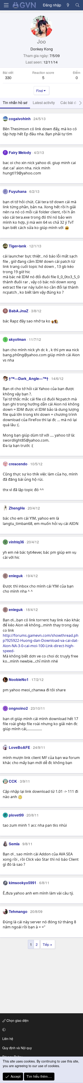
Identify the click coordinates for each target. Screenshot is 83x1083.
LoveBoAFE (19, 747)
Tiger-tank (17, 246)
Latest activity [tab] (44, 102)
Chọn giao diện (17, 1020)
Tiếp (46, 944)
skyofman (17, 339)
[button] (40, 1029)
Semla (14, 843)
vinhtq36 (16, 541)
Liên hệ (7, 1038)
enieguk (16, 575)
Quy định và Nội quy (17, 1047)
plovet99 (16, 815)
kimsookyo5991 (22, 882)
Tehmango (18, 911)
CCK (13, 781)
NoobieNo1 (19, 679)
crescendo (18, 463)
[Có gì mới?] (68, 5)
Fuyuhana (18, 191)
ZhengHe (17, 508)
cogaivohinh (20, 118)
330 (8, 77)
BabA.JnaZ (18, 310)
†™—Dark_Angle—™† (28, 378)
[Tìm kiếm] (77, 5)
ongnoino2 (18, 708)
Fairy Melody (20, 152)
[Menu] (6, 5)
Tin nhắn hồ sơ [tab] (15, 102)
